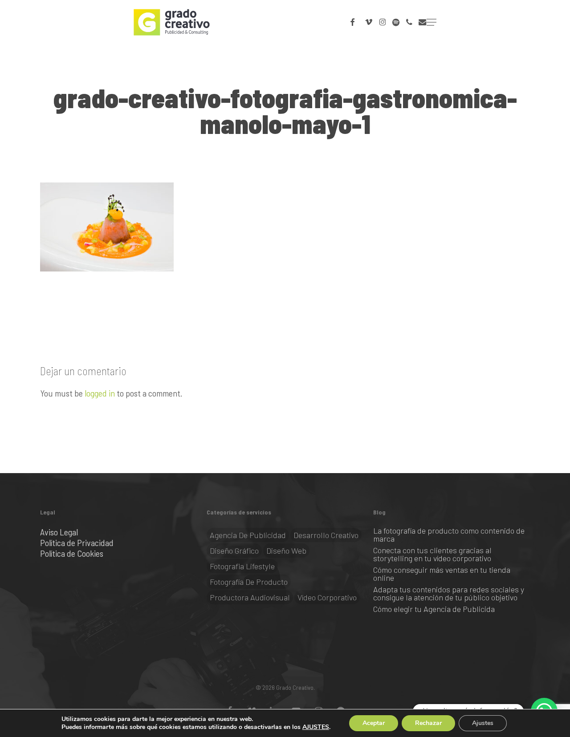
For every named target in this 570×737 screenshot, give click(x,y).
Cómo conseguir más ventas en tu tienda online (441, 574)
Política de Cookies (71, 553)
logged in (100, 393)
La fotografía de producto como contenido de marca (449, 534)
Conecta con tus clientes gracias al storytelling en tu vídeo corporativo (432, 554)
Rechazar (428, 723)
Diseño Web (286, 550)
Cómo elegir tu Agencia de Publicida (434, 609)
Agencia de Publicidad (248, 535)
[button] (431, 22)
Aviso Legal (59, 531)
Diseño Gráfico (234, 550)
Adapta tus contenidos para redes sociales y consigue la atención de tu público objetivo (448, 593)
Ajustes (482, 723)
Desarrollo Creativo (325, 535)
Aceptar (373, 723)
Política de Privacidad (77, 542)
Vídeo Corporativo (327, 597)
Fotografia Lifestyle (242, 566)
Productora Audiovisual (250, 597)
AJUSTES (315, 727)
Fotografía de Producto (249, 582)
